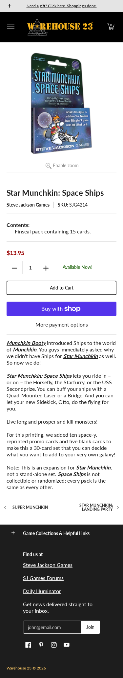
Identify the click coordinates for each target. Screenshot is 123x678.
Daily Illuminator (42, 591)
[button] (110, 27)
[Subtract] (14, 268)
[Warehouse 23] (60, 27)
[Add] (46, 268)
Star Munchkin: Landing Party (96, 507)
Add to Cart (61, 287)
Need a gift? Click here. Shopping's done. (62, 5)
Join (90, 627)
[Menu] (10, 27)
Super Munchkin (30, 507)
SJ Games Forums (43, 578)
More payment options (61, 324)
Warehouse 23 (19, 668)
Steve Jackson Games (28, 205)
